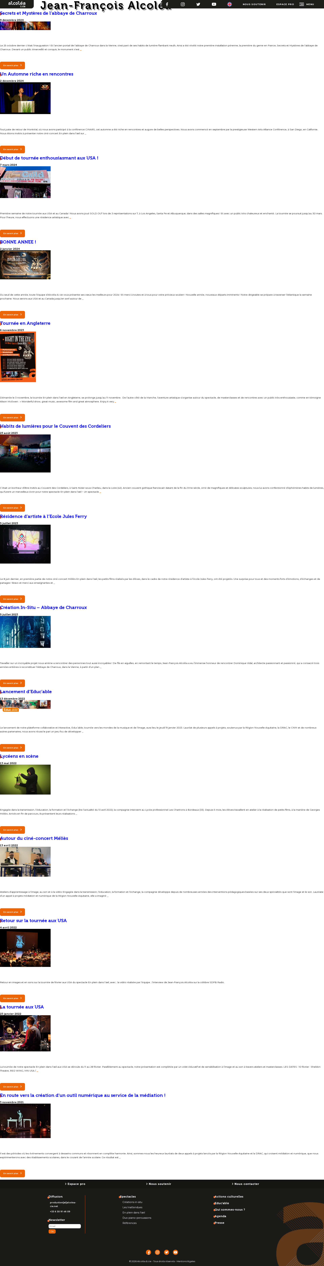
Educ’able (222, 1203)
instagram (182, 3)
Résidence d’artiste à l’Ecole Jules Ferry (43, 516)
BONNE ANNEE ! (18, 242)
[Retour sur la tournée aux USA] (25, 966)
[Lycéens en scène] (25, 793)
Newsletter (57, 1220)
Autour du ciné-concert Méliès (34, 838)
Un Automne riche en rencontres (36, 74)
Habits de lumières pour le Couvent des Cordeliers (55, 426)
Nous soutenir (254, 4)
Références (130, 1223)
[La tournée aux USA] (25, 1050)
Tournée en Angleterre (25, 323)
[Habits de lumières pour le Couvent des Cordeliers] (25, 471)
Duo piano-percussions (137, 1217)
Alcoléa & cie (9, 1)
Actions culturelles (229, 1196)
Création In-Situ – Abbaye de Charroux (43, 607)
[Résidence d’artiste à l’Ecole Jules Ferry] (25, 562)
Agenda (220, 1216)
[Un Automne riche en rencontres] (25, 113)
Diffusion (56, 1196)
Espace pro (285, 4)
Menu (310, 4)
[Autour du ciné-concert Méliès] (25, 875)
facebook (167, 3)
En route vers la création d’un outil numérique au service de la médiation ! (83, 1095)
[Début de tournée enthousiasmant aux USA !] (25, 197)
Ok (52, 1231)
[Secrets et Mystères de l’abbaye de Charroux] (25, 29)
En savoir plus (10, 65)
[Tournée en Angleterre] (18, 381)
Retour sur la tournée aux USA (33, 920)
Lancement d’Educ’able (26, 691)
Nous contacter (247, 1184)
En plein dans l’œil (134, 1212)
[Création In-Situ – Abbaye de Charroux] (25, 647)
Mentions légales (186, 1261)
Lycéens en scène (19, 756)
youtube (214, 3)
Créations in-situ (132, 1202)
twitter (198, 3)
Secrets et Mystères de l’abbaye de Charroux (48, 13)
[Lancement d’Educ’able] (25, 711)
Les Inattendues (132, 1207)
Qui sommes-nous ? (230, 1209)
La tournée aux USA (22, 1007)
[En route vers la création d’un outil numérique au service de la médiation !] (25, 1137)
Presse (219, 1223)
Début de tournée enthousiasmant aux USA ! (49, 158)
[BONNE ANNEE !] (25, 278)
